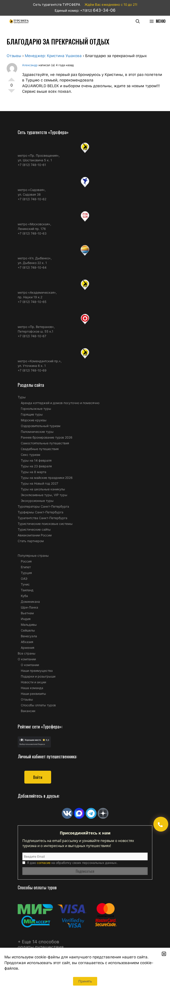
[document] (85, 495)
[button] (164, 953)
